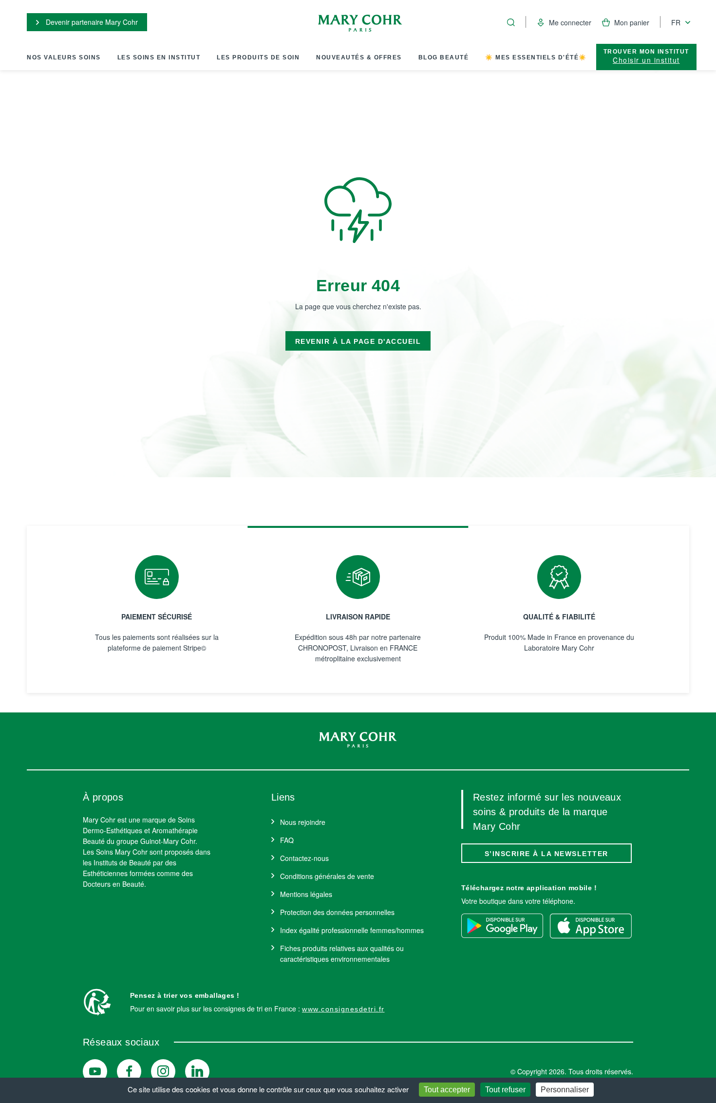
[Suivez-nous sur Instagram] (163, 1071)
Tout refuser (505, 1089)
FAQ (287, 840)
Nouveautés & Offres (359, 57)
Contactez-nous (304, 858)
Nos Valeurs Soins (64, 57)
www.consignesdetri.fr (343, 1009)
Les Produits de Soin (258, 57)
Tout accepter (447, 1089)
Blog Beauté (443, 57)
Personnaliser (565, 1089)
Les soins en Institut (159, 57)
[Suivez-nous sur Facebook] (129, 1071)
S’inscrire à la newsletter (546, 854)
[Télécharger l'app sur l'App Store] (591, 926)
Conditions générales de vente (327, 876)
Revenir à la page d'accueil (358, 341)
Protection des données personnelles (337, 912)
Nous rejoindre (302, 822)
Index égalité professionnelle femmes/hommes (352, 930)
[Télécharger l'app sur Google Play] (502, 926)
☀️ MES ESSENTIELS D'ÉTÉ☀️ (536, 57)
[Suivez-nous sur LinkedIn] (197, 1071)
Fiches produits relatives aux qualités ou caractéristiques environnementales (342, 953)
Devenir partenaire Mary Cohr (91, 22)
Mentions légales (306, 894)
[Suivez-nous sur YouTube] (95, 1071)
